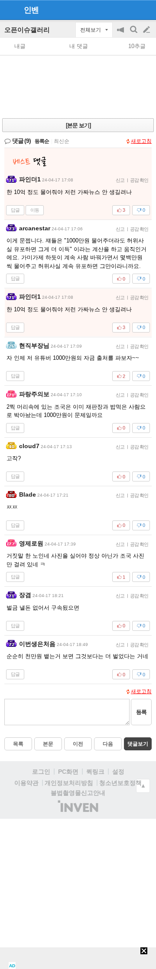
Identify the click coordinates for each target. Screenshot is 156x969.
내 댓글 (78, 46)
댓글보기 (137, 744)
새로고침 (141, 141)
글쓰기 (147, 30)
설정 (118, 771)
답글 (15, 210)
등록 (141, 712)
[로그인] (130, 9)
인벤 (31, 10)
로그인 (41, 771)
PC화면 (68, 771)
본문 (48, 744)
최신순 (61, 141)
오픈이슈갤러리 (27, 29)
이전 (78, 744)
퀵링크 (95, 771)
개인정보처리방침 (69, 782)
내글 (20, 46)
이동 (34, 210)
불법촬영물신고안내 (78, 792)
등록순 (42, 141)
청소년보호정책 (120, 782)
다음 (108, 744)
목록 (18, 744)
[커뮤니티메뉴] (9, 9)
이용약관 (26, 782)
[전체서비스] (145, 9)
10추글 (137, 46)
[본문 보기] (78, 125)
